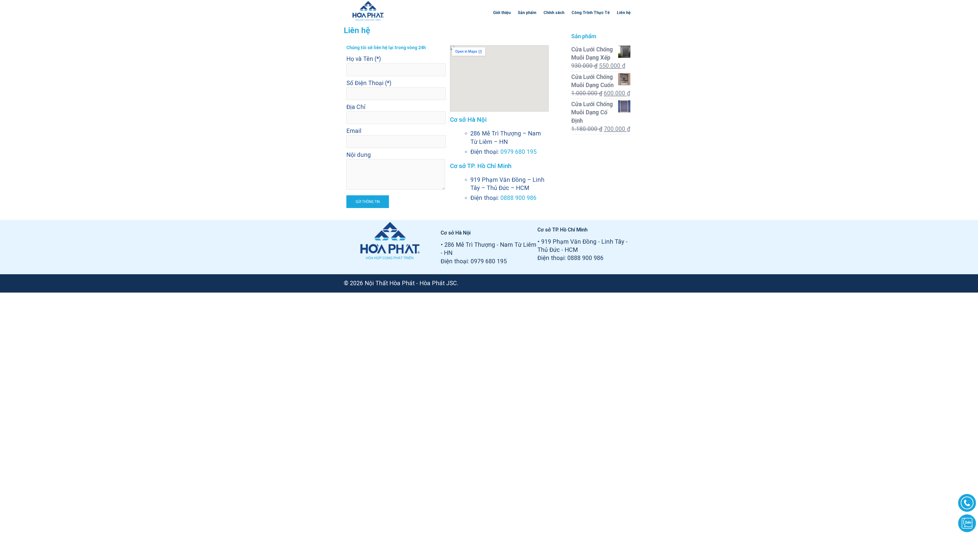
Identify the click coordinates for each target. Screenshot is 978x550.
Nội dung (358, 155)
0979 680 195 (518, 151)
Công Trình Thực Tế (591, 12)
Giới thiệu (502, 12)
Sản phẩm (527, 12)
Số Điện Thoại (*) (368, 83)
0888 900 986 (518, 198)
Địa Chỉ (355, 107)
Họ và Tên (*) (363, 59)
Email (353, 131)
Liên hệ (624, 12)
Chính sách (554, 12)
